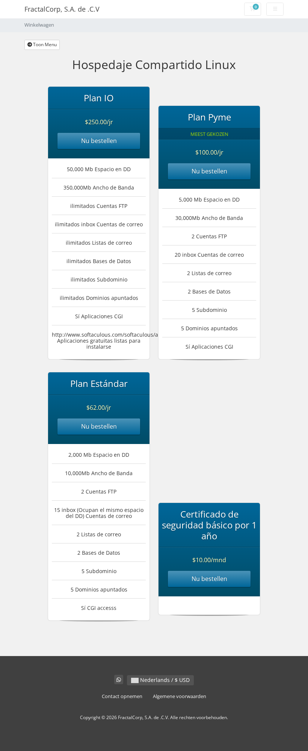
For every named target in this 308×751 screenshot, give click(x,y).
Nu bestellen (99, 141)
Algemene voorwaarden (179, 696)
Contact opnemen (122, 696)
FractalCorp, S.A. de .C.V (62, 9)
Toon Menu (44, 44)
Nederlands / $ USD (164, 679)
